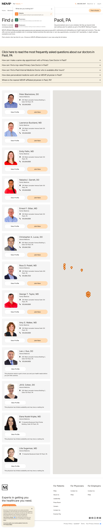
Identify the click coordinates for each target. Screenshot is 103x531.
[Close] (51, 9)
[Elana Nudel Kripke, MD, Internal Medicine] (11, 422)
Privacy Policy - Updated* (72, 523)
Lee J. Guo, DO (26, 351)
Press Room (57, 502)
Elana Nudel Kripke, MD (30, 416)
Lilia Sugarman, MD (28, 448)
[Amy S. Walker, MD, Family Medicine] (11, 328)
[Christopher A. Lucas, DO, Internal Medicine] (11, 243)
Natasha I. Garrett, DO (29, 180)
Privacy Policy (9, 524)
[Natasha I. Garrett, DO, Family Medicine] (11, 186)
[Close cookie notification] (32, 508)
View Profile (15, 112)
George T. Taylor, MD (29, 294)
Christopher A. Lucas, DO (31, 237)
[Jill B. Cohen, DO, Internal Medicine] (11, 391)
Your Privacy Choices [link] (92, 523)
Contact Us (56, 510)
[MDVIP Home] (7, 4)
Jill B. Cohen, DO (27, 385)
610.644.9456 (26, 104)
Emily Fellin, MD (26, 151)
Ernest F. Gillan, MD (28, 208)
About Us (56, 495)
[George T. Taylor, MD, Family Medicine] (11, 300)
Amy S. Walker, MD (28, 322)
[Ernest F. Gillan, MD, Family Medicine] (11, 214)
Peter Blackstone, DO (29, 94)
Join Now (37, 112)
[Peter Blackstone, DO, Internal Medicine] (11, 100)
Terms (83, 523)
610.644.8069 (26, 133)
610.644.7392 (26, 247)
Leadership (56, 498)
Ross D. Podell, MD (28, 265)
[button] (71, 267)
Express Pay (57, 514)
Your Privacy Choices (8, 517)
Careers (55, 506)
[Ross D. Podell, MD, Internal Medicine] (11, 271)
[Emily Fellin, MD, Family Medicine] (11, 157)
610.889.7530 (26, 275)
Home (4, 10)
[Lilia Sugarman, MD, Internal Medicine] (11, 454)
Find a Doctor (95, 10)
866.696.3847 (81, 3)
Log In (99, 3)
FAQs (54, 491)
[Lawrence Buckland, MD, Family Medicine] (11, 128)
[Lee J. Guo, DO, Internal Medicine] (11, 357)
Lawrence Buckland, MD (30, 123)
